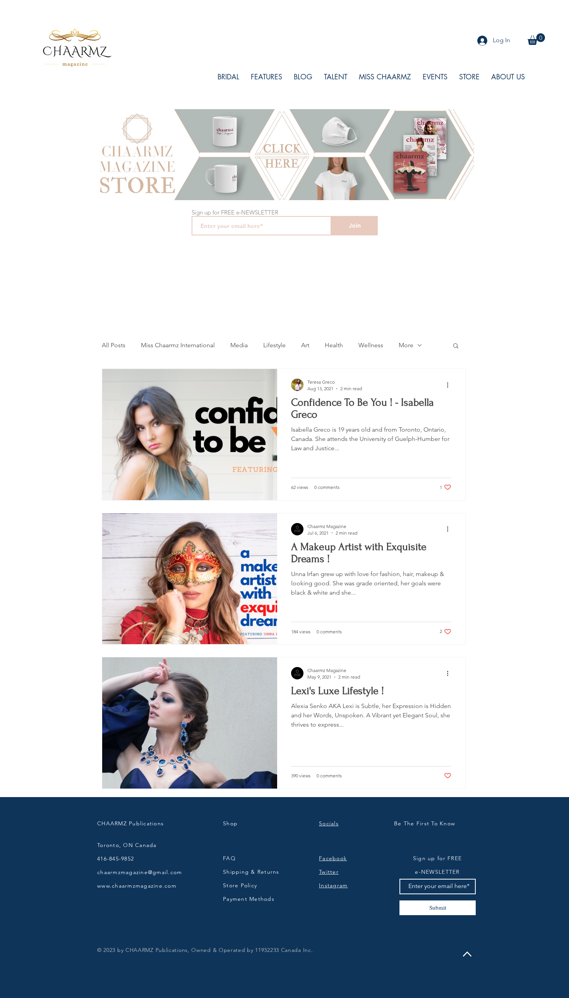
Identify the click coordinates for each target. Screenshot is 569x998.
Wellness (370, 345)
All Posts (113, 345)
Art (305, 345)
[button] (536, 39)
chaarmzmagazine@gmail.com (139, 872)
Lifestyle (274, 345)
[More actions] (450, 384)
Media (239, 345)
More (406, 345)
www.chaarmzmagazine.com (137, 885)
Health (334, 345)
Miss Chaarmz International (178, 345)
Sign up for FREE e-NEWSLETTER (235, 212)
